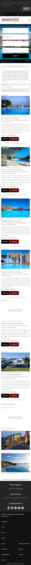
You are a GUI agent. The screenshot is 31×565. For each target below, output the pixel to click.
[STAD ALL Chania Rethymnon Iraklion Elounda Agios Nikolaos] (15, 37)
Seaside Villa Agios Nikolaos (11, 221)
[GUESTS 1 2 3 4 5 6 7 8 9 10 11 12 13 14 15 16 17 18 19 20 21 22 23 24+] (15, 50)
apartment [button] (4, 521)
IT (23, 14)
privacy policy (25, 3)
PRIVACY (21, 549)
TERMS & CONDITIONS (24, 543)
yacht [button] (3, 532)
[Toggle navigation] (29, 20)
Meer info (5, 139)
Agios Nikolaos (13, 90)
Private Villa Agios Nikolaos (11, 169)
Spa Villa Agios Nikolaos (10, 118)
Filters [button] (28, 61)
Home (3, 90)
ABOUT (3, 543)
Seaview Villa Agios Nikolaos (12, 272)
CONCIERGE (4, 549)
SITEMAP (21, 554)
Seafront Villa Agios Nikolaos (12, 323)
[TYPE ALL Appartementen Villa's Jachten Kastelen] (15, 44)
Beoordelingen (5, 554)
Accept (26, 8)
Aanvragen (14, 139)
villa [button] (2, 527)
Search (15, 56)
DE (21, 14)
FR (29, 14)
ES (26, 14)
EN (18, 14)
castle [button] (3, 538)
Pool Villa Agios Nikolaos (10, 375)
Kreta (8, 90)
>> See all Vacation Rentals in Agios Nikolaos (16, 479)
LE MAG (3, 560)
